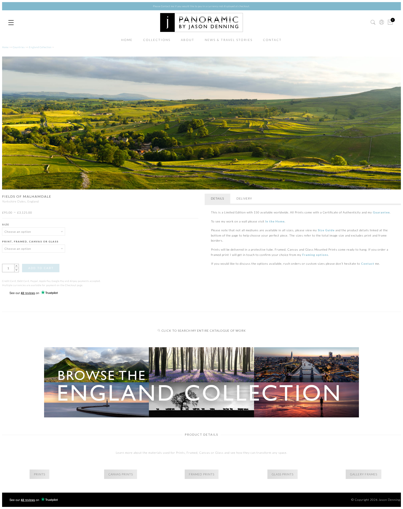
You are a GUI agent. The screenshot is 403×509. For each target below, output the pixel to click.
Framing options (315, 254)
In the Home (275, 221)
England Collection (40, 47)
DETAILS (217, 198)
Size (5, 224)
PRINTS (39, 474)
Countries (19, 47)
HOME (127, 40)
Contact (367, 263)
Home (5, 47)
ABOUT (187, 40)
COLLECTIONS (156, 40)
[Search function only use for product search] (373, 22)
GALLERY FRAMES (363, 474)
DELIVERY (244, 198)
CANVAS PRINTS (120, 474)
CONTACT (272, 40)
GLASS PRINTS (282, 474)
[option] (201, 123)
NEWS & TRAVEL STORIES (229, 40)
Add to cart (41, 268)
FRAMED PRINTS (201, 474)
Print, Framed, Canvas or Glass (30, 241)
